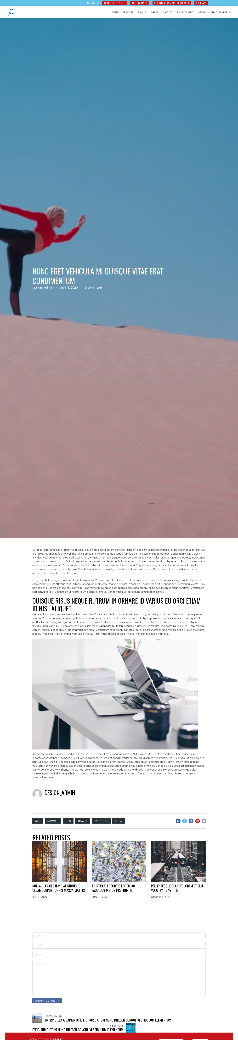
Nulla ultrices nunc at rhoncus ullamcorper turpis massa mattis (58, 888)
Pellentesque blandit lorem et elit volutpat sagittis (177, 888)
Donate (142, 12)
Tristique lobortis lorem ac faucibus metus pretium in (113, 888)
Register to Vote (114, 3)
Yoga (118, 821)
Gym (38, 821)
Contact (167, 12)
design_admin (60, 792)
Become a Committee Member (172, 3)
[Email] (204, 821)
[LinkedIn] (191, 821)
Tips (68, 821)
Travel (83, 821)
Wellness (101, 821)
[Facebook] (178, 821)
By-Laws (201, 3)
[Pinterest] (197, 821)
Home (115, 12)
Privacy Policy (185, 12)
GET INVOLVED (140, 3)
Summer (53, 821)
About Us (128, 12)
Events (154, 12)
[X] (184, 821)
